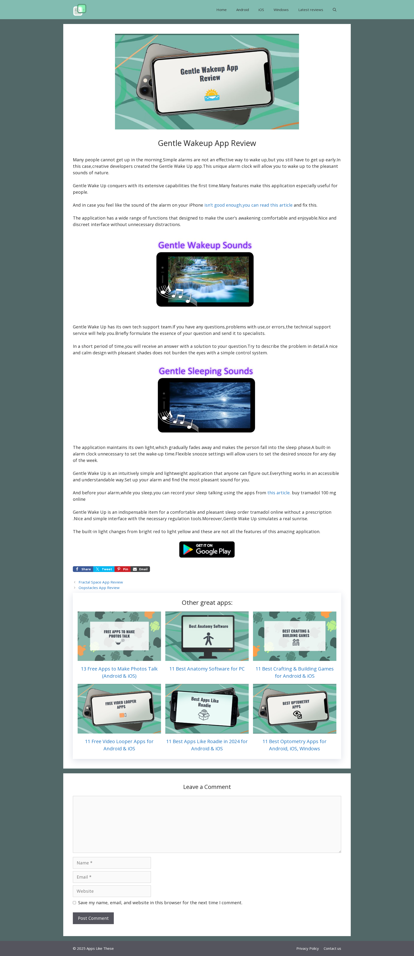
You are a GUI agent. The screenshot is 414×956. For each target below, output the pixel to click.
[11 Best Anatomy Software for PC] (207, 657)
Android (242, 9)
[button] (334, 9)
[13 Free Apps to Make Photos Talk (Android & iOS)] (119, 657)
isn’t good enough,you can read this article (248, 205)
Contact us (332, 948)
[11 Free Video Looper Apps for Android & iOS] (119, 730)
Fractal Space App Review (101, 582)
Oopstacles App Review (99, 587)
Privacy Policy (307, 948)
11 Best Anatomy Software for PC (207, 668)
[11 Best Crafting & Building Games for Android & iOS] (294, 657)
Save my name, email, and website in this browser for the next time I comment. (160, 902)
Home (221, 9)
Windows (281, 9)
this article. (279, 492)
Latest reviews (310, 9)
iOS (261, 9)
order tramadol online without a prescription (284, 512)
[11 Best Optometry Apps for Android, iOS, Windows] (294, 730)
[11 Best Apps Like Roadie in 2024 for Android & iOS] (207, 730)
